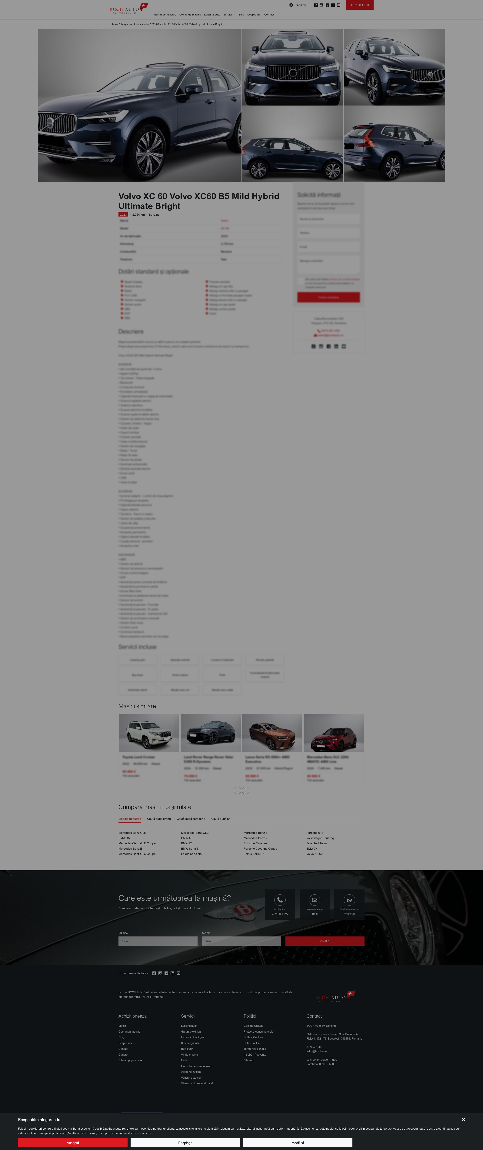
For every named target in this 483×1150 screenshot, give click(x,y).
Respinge (185, 1143)
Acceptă (73, 1143)
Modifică (297, 1143)
